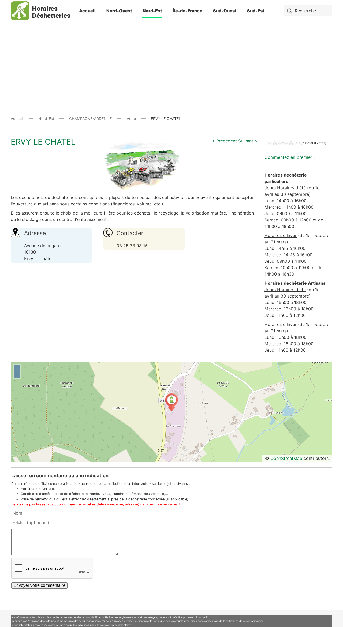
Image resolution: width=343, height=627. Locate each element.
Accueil (87, 10)
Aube (131, 118)
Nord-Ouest (119, 10)
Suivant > (248, 141)
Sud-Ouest (224, 10)
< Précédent (224, 141)
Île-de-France (187, 10)
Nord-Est (152, 10)
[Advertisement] (171, 58)
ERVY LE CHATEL (43, 142)
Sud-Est (255, 10)
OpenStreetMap (286, 458)
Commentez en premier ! (289, 157)
